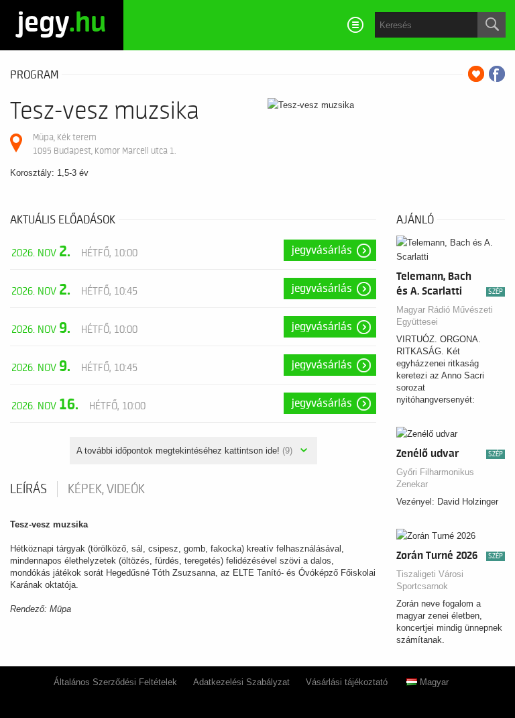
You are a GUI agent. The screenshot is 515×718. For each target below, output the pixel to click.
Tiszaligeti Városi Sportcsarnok (429, 580)
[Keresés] (491, 25)
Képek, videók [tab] (106, 489)
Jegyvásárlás (322, 250)
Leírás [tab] (28, 489)
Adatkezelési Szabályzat (241, 682)
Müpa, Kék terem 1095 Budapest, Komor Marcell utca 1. (104, 144)
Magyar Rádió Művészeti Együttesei (444, 316)
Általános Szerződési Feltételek (115, 682)
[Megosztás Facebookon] (497, 74)
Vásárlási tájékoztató (347, 682)
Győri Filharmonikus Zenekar (435, 478)
